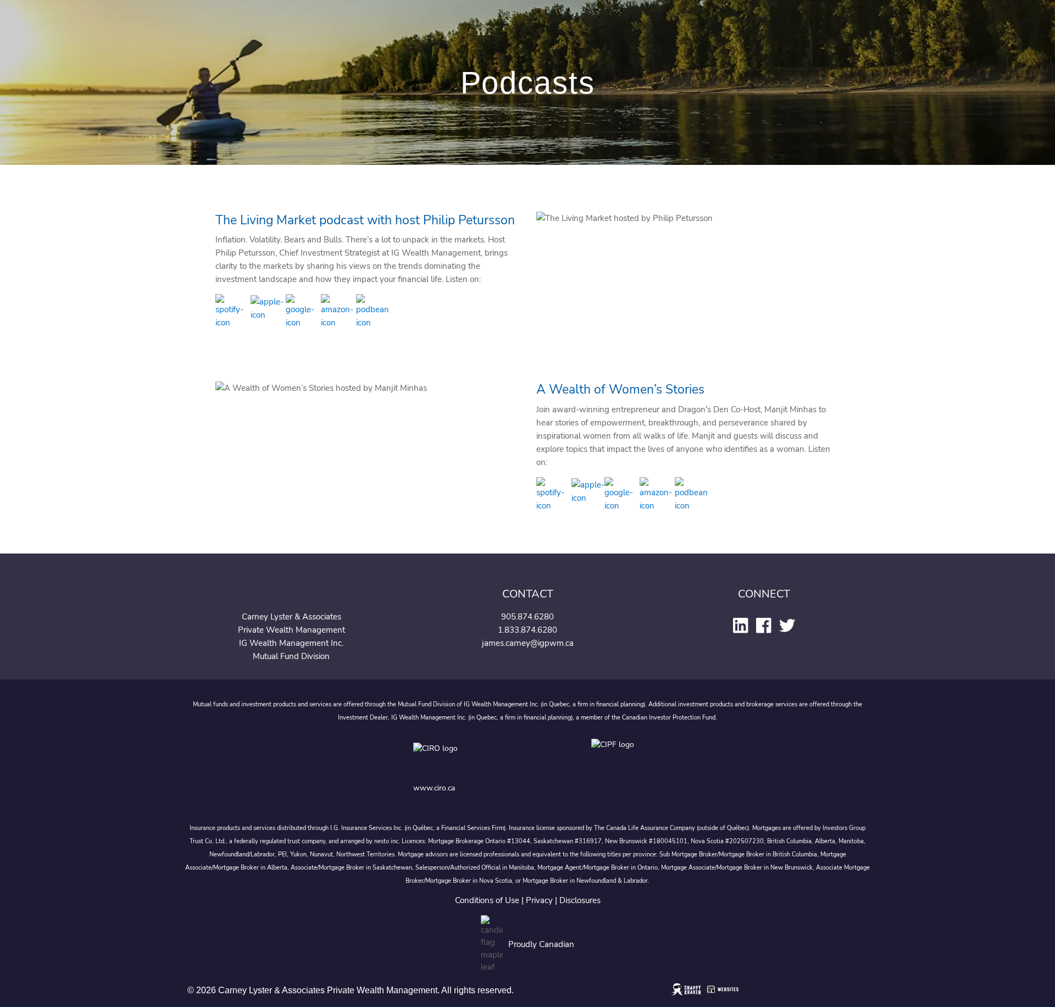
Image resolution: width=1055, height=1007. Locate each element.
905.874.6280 (527, 616)
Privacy (539, 900)
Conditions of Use (487, 900)
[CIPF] (616, 756)
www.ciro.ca (434, 788)
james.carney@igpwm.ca (528, 643)
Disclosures (580, 900)
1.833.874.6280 (527, 629)
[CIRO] (470, 756)
